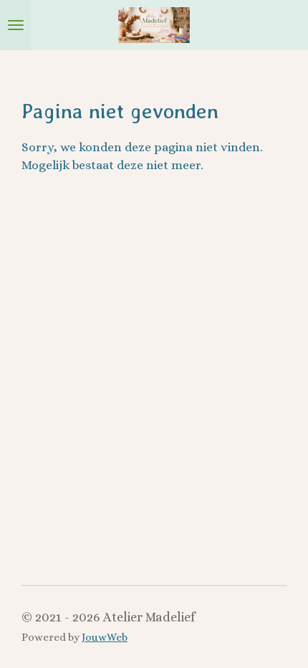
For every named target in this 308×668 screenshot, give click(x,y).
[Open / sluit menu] (16, 25)
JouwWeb (104, 637)
